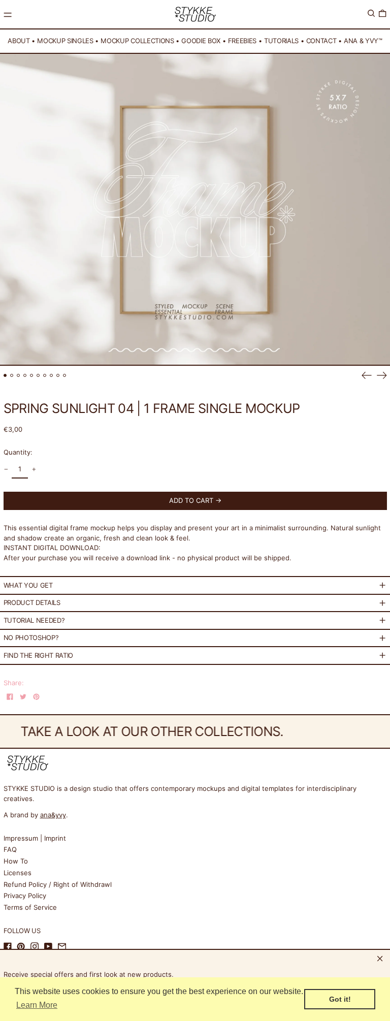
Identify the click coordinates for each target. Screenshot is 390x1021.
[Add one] (34, 469)
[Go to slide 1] (5, 375)
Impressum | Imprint (35, 838)
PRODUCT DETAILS (32, 602)
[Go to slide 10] (65, 375)
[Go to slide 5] (32, 375)
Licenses (17, 873)
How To (16, 861)
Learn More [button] (36, 1005)
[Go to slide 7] (45, 375)
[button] (371, 13)
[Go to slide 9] (58, 375)
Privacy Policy (25, 895)
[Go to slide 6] (38, 375)
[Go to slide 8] (51, 375)
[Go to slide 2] (12, 375)
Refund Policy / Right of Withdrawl (58, 884)
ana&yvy (53, 815)
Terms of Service (30, 907)
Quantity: (18, 452)
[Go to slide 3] (18, 375)
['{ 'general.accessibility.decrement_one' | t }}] (6, 469)
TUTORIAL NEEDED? (34, 620)
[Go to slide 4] (25, 375)
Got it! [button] (340, 999)
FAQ (10, 849)
